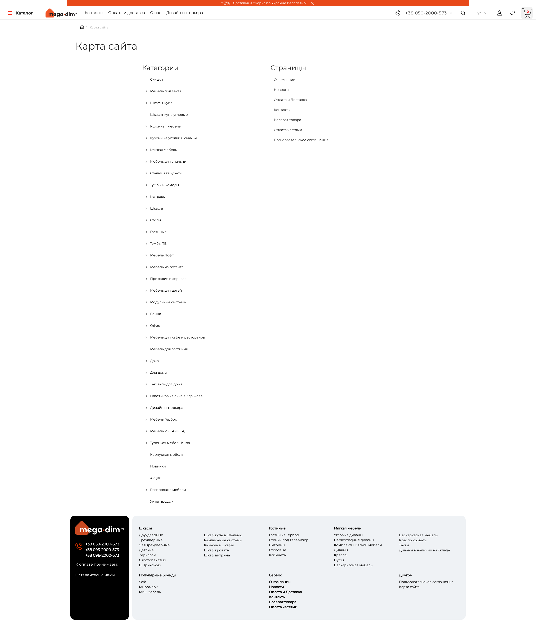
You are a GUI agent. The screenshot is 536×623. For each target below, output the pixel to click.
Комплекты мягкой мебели (358, 545)
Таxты (404, 545)
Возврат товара (282, 602)
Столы (155, 220)
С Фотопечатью (152, 560)
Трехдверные (151, 540)
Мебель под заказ (165, 91)
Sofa (142, 582)
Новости (276, 587)
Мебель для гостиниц (169, 349)
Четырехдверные (154, 545)
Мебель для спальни (168, 161)
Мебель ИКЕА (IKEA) (167, 431)
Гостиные (158, 232)
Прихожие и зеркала (168, 279)
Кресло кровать (412, 540)
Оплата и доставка (126, 12)
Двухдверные (151, 535)
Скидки (156, 79)
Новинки (158, 466)
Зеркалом (147, 555)
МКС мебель (150, 592)
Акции (155, 478)
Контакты (94, 12)
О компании (280, 582)
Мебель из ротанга (166, 267)
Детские (146, 550)
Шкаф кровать (216, 550)
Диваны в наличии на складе (424, 550)
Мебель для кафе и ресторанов (177, 337)
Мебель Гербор (163, 419)
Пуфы (339, 560)
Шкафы (156, 208)
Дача (154, 361)
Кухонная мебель (165, 126)
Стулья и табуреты (166, 173)
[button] (429, 13)
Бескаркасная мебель (353, 565)
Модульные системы (168, 302)
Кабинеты (278, 555)
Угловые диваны (348, 535)
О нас (155, 12)
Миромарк (148, 587)
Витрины (277, 545)
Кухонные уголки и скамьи (173, 138)
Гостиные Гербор (284, 535)
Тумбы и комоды (164, 185)
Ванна (155, 314)
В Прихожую (150, 565)
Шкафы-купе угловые (169, 115)
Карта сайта (409, 587)
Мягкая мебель (163, 150)
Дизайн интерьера (184, 12)
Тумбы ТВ (158, 244)
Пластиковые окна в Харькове (176, 396)
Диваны (341, 550)
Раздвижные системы (223, 540)
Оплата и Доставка (285, 592)
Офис (155, 326)
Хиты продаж (161, 501)
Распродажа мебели (168, 490)
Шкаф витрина (217, 555)
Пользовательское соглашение (426, 582)
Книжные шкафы (219, 545)
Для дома (158, 373)
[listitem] (331, 80)
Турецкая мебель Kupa (170, 443)
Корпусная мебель (166, 455)
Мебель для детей (166, 290)
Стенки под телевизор (288, 540)
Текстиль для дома (166, 384)
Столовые (277, 550)
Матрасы (158, 197)
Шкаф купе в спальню (223, 535)
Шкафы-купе (161, 103)
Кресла (340, 555)
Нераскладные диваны (354, 540)
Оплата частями (283, 607)
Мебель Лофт (162, 255)
